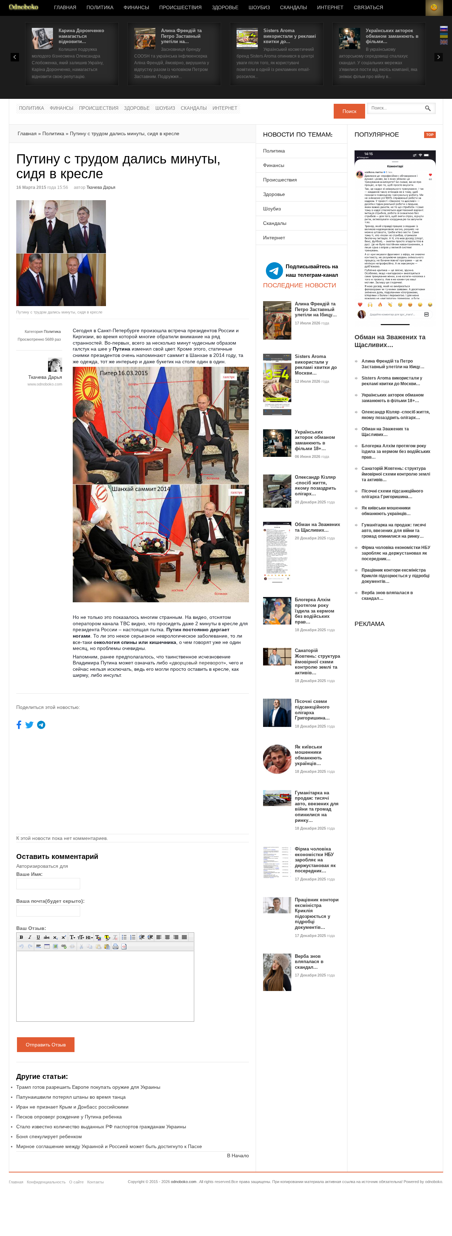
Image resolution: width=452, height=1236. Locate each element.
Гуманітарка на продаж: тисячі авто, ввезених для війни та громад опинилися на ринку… (317, 806)
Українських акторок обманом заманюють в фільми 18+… (315, 440)
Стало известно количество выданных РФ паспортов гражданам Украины (101, 1126)
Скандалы (293, 8)
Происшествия (180, 8)
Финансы (136, 8)
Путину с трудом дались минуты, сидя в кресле (124, 133)
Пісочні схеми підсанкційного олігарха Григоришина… (312, 710)
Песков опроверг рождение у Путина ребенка (69, 1116)
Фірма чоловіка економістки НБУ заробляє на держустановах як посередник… (315, 859)
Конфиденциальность (46, 1182)
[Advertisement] (192, 249)
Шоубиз (259, 8)
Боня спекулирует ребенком (49, 1136)
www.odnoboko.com (45, 384)
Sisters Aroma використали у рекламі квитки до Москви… (316, 365)
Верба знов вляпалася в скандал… (309, 962)
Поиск (349, 111)
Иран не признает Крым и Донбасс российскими (72, 1107)
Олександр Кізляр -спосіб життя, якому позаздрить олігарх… (315, 485)
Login (417, 8)
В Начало (238, 1155)
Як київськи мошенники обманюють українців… (308, 755)
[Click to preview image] (74, 253)
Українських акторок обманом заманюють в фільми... (392, 36)
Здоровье (225, 8)
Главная (65, 8)
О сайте (76, 1182)
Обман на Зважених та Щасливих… (317, 527)
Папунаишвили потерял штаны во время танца (71, 1097)
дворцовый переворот (197, 662)
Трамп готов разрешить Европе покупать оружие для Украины (88, 1087)
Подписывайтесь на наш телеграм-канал (312, 270)
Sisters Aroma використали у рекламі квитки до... (289, 36)
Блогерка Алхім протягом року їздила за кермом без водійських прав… (314, 610)
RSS (434, 8)
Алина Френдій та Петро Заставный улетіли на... (181, 36)
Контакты (95, 1182)
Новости (23, 8)
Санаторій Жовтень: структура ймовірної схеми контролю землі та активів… (317, 661)
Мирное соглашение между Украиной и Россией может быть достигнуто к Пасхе (109, 1146)
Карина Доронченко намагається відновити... (81, 36)
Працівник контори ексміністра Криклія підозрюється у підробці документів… (317, 913)
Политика (100, 8)
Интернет (330, 8)
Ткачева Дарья (101, 187)
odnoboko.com (183, 1182)
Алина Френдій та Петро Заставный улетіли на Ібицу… (316, 309)
